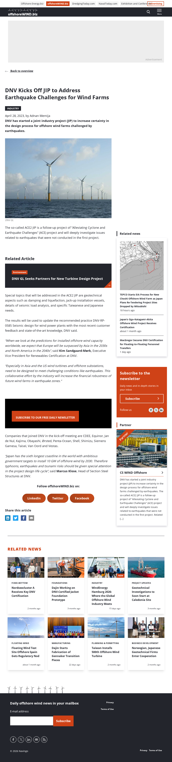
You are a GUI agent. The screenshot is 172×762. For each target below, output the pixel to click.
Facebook (82, 498)
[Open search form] (148, 12)
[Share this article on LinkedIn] (7, 518)
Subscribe (132, 399)
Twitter (57, 498)
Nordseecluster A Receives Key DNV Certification (23, 592)
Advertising (155, 3)
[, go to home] (23, 12)
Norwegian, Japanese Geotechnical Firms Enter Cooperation (146, 652)
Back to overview (21, 71)
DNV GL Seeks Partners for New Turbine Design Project (57, 278)
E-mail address (19, 711)
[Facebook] (151, 410)
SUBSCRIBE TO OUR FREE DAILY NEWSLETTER (45, 417)
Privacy (110, 702)
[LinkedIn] (161, 410)
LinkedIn (34, 498)
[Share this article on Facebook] (23, 518)
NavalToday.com (108, 3)
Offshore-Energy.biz (32, 3)
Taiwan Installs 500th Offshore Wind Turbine (105, 652)
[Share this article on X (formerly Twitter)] (15, 518)
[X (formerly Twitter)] (156, 410)
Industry (13, 108)
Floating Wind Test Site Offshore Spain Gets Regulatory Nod (25, 652)
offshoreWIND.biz (58, 3)
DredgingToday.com (83, 3)
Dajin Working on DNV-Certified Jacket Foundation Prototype (65, 594)
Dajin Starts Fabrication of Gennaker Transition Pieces (66, 654)
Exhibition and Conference (136, 3)
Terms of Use (107, 709)
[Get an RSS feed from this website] (44, 739)
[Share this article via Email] (31, 518)
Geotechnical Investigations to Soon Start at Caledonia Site (143, 594)
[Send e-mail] (36, 739)
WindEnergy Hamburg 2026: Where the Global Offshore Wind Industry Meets (103, 596)
